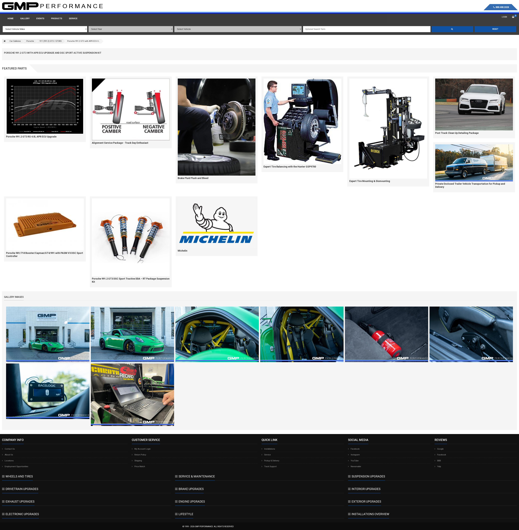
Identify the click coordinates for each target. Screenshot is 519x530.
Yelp (439, 466)
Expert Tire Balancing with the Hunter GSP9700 (290, 166)
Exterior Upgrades (366, 501)
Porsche (30, 41)
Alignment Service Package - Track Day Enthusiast (120, 142)
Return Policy (140, 454)
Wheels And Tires (19, 476)
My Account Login (142, 449)
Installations (269, 449)
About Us (9, 454)
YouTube (355, 460)
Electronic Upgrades (22, 514)
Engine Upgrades (192, 501)
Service (267, 454)
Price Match (139, 466)
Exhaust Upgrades (20, 501)
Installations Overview (370, 514)
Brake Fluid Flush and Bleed (193, 178)
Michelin (182, 250)
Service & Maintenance (197, 476)
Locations (9, 460)
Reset (495, 29)
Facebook (355, 449)
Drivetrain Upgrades (22, 489)
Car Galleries (15, 41)
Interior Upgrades (366, 489)
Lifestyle (186, 514)
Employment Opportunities (16, 466)
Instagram (355, 454)
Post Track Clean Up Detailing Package (457, 133)
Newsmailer (356, 466)
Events (40, 18)
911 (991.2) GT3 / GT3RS (51, 41)
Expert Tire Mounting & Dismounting (369, 181)
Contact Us (10, 449)
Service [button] (73, 18)
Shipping (138, 460)
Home (11, 18)
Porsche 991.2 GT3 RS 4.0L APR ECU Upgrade (31, 136)
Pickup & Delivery (271, 460)
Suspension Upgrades (368, 476)
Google (440, 449)
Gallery (25, 18)
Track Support (270, 466)
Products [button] (56, 18)
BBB (439, 460)
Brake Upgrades (191, 489)
